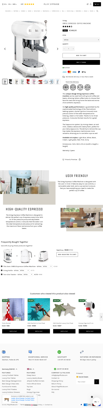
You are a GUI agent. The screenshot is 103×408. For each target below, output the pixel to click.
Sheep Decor (31, 375)
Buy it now (81, 62)
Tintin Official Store (34, 384)
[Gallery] (31, 52)
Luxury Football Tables (10, 375)
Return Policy (56, 384)
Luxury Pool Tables (9, 378)
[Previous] (5, 49)
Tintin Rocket (6, 323)
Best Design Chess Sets (10, 384)
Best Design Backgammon (11, 381)
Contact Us (55, 378)
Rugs (29, 389)
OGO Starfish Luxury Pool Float (63, 323)
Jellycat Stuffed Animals (35, 381)
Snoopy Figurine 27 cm (86, 323)
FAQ (53, 392)
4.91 (22, 4)
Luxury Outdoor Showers (11, 392)
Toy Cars (30, 387)
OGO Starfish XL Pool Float (36, 323)
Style (64, 35)
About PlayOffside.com (60, 387)
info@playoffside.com (59, 375)
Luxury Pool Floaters (9, 389)
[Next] (58, 49)
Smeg (79, 94)
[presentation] (4, 317)
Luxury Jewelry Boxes (34, 378)
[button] (9, 4)
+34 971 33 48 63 (62, 369)
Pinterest (79, 373)
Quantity (65, 44)
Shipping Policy (57, 381)
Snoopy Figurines (33, 392)
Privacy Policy (37, 405)
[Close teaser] (92, 397)
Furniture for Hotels (9, 387)
